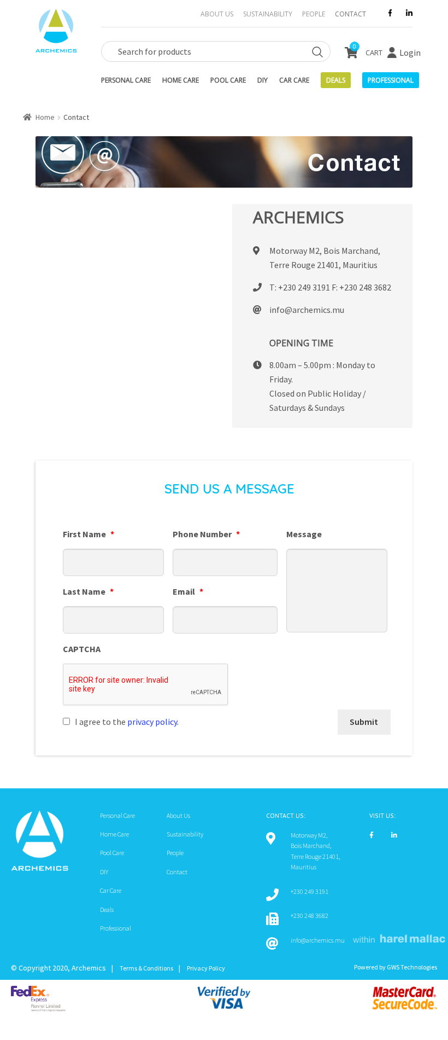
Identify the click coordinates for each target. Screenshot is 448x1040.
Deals (335, 80)
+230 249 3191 (304, 287)
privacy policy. (153, 721)
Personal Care (126, 80)
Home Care (180, 80)
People (313, 14)
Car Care (294, 80)
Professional (115, 928)
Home (45, 117)
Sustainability (267, 14)
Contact (350, 14)
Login (410, 52)
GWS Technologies (412, 967)
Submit (364, 721)
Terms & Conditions (146, 968)
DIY (262, 80)
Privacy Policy (206, 968)
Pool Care (228, 80)
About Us (217, 14)
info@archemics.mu (306, 309)
